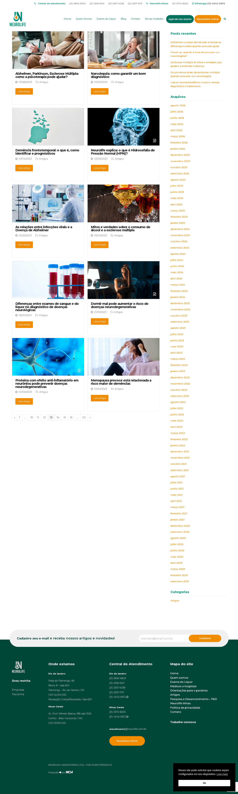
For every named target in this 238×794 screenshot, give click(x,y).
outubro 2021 (178, 463)
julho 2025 (176, 185)
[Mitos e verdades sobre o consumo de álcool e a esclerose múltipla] (123, 220)
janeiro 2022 (177, 445)
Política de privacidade (185, 707)
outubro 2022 (178, 389)
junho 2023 (177, 340)
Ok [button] (204, 783)
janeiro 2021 (177, 519)
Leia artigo (24, 91)
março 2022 (177, 433)
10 (32, 417)
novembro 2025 (180, 161)
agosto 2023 (178, 328)
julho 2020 (176, 544)
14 (59, 417)
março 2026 (177, 136)
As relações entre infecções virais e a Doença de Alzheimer (43, 228)
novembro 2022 (180, 383)
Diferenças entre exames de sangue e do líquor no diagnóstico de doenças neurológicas (47, 307)
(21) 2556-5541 (97, 3)
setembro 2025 (179, 173)
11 (39, 417)
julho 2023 (176, 334)
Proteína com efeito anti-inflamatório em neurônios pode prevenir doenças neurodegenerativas (46, 383)
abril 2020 (176, 562)
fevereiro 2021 (178, 513)
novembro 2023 (180, 309)
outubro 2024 (178, 241)
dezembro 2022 (180, 377)
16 (72, 417)
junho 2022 (177, 414)
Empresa (18, 689)
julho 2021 (176, 482)
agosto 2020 (178, 538)
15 (65, 417)
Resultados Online (127, 741)
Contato (175, 711)
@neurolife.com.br (127, 729)
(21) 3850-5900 (77, 3)
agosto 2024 (178, 253)
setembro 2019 (179, 581)
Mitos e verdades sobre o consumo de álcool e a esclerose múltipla (120, 228)
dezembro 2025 (180, 154)
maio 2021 (176, 494)
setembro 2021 (179, 470)
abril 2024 (176, 278)
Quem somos (179, 677)
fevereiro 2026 (179, 142)
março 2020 (177, 569)
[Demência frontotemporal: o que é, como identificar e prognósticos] (48, 143)
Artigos (44, 82)
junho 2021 (177, 488)
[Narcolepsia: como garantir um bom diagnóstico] (123, 66)
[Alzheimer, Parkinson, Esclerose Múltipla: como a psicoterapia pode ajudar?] (48, 66)
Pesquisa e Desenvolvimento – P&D (193, 699)
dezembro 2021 (179, 451)
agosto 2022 (178, 402)
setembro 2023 (179, 321)
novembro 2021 (180, 457)
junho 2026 (177, 118)
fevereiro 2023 (179, 365)
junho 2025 (177, 192)
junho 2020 (177, 550)
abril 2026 (176, 130)
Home (174, 673)
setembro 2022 (179, 396)
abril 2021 (176, 501)
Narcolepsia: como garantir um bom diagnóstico (118, 75)
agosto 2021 (177, 476)
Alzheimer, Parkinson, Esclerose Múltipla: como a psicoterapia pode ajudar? (47, 75)
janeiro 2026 (177, 148)
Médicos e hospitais (183, 686)
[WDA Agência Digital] (69, 772)
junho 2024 (177, 266)
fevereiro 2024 (179, 291)
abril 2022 (176, 427)
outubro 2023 (178, 315)
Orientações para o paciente (189, 690)
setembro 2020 (179, 532)
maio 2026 (176, 124)
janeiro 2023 (177, 371)
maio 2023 (176, 346)
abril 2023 (176, 352)
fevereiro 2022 (179, 439)
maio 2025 (176, 198)
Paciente (18, 694)
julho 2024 (176, 260)
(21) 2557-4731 (135, 3)
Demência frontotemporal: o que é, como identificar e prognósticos (47, 151)
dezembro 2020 (180, 525)
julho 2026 (176, 111)
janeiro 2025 (177, 223)
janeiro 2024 (177, 297)
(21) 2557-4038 (116, 3)
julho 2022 (176, 408)
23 (85, 417)
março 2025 (177, 210)
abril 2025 (176, 204)
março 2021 (177, 507)
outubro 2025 (178, 167)
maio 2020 (176, 556)
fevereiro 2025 (179, 216)
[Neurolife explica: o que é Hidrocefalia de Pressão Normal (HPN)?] (123, 143)
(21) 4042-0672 (216, 3)
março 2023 (177, 358)
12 (45, 417)
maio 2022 (176, 420)
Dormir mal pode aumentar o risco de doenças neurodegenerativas (119, 305)
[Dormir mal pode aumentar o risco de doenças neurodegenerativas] (123, 296)
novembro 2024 (180, 235)
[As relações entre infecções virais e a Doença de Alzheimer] (48, 220)
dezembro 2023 (180, 303)
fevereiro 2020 (179, 575)
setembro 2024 (179, 247)
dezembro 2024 (180, 229)
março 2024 (177, 284)
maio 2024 (176, 272)
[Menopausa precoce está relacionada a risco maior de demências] (123, 373)
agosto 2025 (178, 179)
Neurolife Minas (180, 703)
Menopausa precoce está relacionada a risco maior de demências (121, 381)
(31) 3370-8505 (180, 3)
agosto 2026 (178, 105)
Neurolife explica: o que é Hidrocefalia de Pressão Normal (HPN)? (123, 151)
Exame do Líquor (181, 681)
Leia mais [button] (222, 774)
